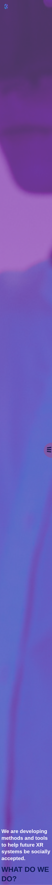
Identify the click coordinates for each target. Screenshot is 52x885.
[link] (6, 6)
